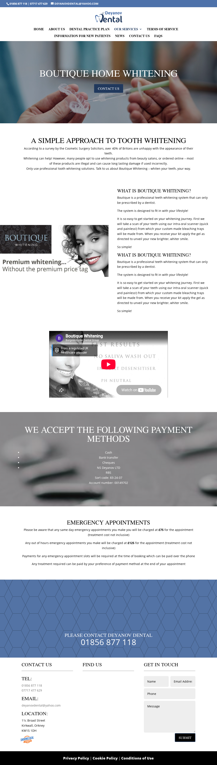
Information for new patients (82, 36)
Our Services (126, 29)
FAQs (158, 36)
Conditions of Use (137, 758)
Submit (185, 737)
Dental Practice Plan (90, 29)
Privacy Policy (76, 758)
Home (39, 29)
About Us (57, 29)
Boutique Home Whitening (108, 72)
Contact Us (139, 36)
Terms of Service (162, 29)
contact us (108, 88)
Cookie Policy (105, 758)
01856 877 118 (19, 4)
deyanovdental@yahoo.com (41, 705)
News (119, 36)
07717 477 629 (38, 4)
